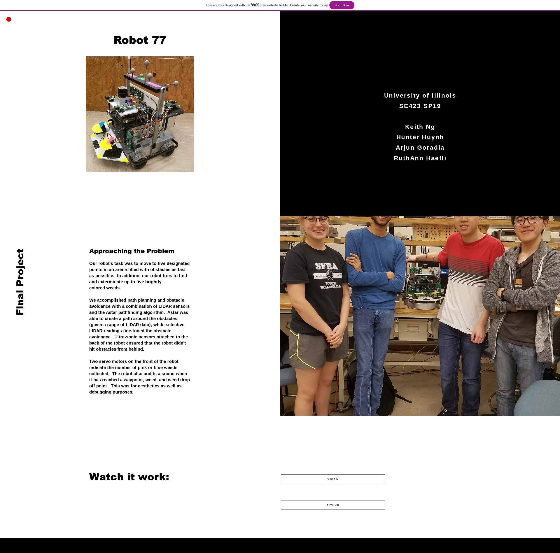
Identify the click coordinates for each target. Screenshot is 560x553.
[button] (8, 19)
